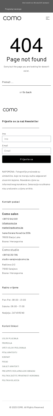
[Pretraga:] (26, 82)
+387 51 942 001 (10, 218)
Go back (27, 92)
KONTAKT (6, 357)
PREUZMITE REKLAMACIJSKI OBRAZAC (18, 371)
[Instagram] (40, 9)
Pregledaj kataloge (13, 9)
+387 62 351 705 (10, 254)
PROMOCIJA (7, 343)
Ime (4, 133)
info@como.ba (9, 223)
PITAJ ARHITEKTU (9, 352)
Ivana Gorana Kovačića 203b (16, 233)
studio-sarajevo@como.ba (15, 259)
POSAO (5, 362)
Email (5, 145)
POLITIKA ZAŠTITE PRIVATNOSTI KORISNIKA (20, 376)
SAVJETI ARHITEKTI (10, 366)
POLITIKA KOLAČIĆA (10, 380)
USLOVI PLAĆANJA (10, 338)
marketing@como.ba (12, 227)
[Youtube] (44, 9)
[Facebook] (35, 9)
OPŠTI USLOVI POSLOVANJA (14, 348)
